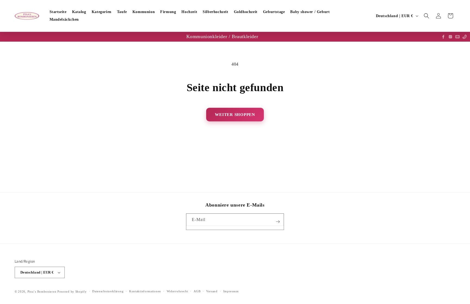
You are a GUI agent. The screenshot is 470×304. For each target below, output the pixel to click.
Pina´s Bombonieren (42, 291)
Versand (212, 291)
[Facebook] (443, 37)
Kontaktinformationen (145, 291)
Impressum (231, 291)
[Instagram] (450, 37)
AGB (197, 291)
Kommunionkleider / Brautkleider (222, 36)
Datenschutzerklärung (107, 291)
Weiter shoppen (235, 114)
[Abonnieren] (278, 221)
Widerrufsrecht (177, 291)
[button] (426, 16)
